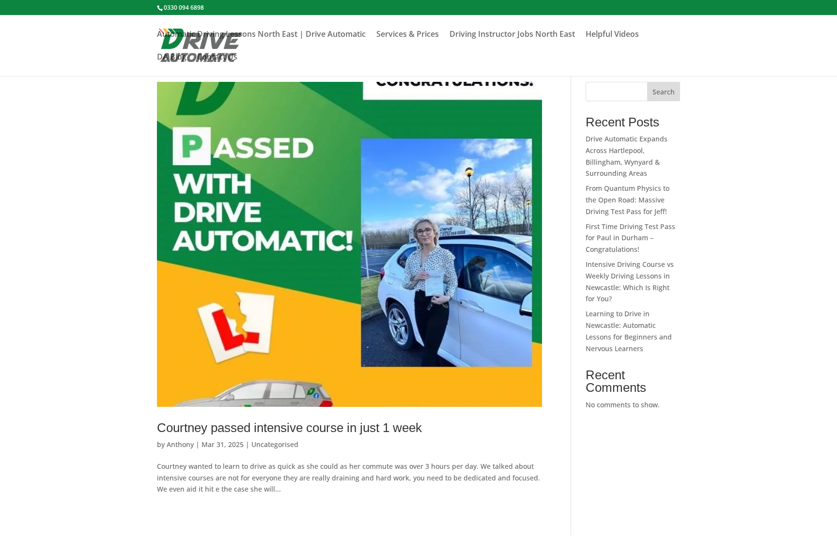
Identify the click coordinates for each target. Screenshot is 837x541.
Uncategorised (274, 444)
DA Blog (171, 57)
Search (663, 91)
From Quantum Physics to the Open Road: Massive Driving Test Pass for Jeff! (627, 200)
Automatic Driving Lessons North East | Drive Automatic (261, 35)
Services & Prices (407, 35)
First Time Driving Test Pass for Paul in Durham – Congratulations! (630, 238)
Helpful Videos (612, 35)
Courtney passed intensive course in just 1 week (289, 427)
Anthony (180, 444)
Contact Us (217, 57)
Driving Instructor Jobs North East (512, 35)
